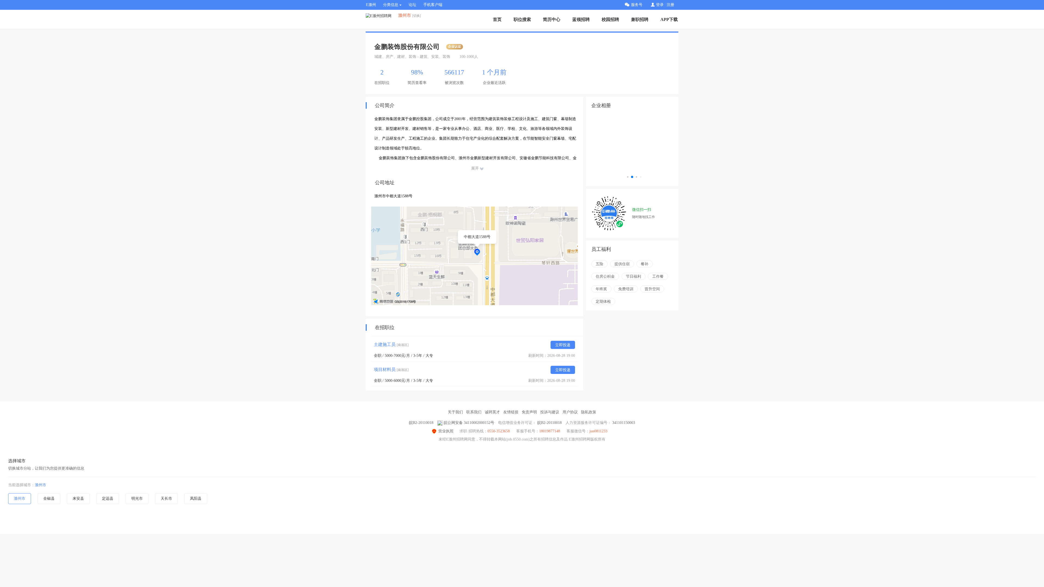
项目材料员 (391, 369)
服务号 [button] (636, 5)
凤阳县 (195, 499)
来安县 (78, 499)
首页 (497, 19)
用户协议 (570, 412)
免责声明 (529, 412)
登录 (660, 5)
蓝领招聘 (581, 19)
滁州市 (40, 485)
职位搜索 (522, 19)
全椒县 (49, 499)
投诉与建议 (549, 412)
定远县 (107, 499)
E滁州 (371, 5)
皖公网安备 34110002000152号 (469, 423)
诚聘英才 (492, 412)
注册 (670, 5)
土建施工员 (391, 344)
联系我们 (473, 412)
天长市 (166, 499)
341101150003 (623, 423)
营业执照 (445, 431)
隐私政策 (588, 412)
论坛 (412, 5)
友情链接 (510, 412)
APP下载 (669, 19)
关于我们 (455, 412)
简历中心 (551, 19)
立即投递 (562, 345)
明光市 (137, 499)
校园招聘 (610, 19)
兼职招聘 (639, 19)
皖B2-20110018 (421, 423)
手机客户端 (432, 5)
